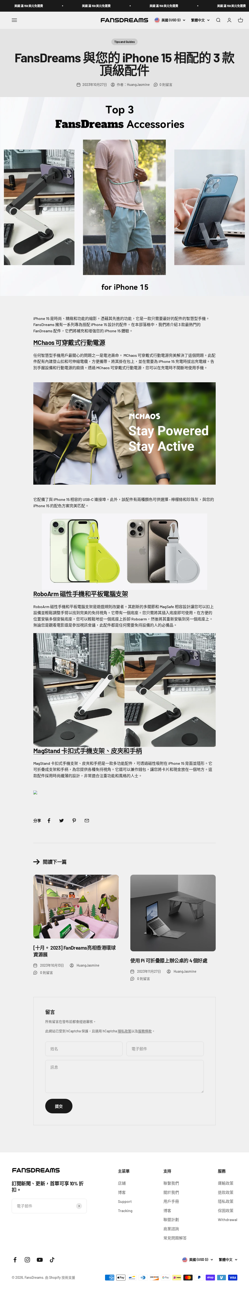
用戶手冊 (171, 1201)
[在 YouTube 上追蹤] (39, 1259)
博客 (122, 1192)
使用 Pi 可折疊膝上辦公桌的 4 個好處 (168, 960)
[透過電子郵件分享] (87, 820)
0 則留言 (166, 84)
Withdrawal (227, 1219)
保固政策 (225, 1210)
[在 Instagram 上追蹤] (27, 1259)
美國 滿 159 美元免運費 (65, 6)
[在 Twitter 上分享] (61, 820)
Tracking (125, 1210)
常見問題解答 (175, 1238)
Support (125, 1201)
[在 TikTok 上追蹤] (52, 1259)
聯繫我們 (171, 1183)
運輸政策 (225, 1183)
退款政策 (225, 1192)
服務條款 (145, 1031)
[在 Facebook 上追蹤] (15, 1259)
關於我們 (171, 1192)
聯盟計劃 (171, 1219)
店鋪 (122, 1183)
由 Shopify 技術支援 (60, 1277)
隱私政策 (124, 1031)
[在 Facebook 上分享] (49, 820)
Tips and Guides (124, 41)
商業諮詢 (171, 1228)
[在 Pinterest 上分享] (74, 820)
